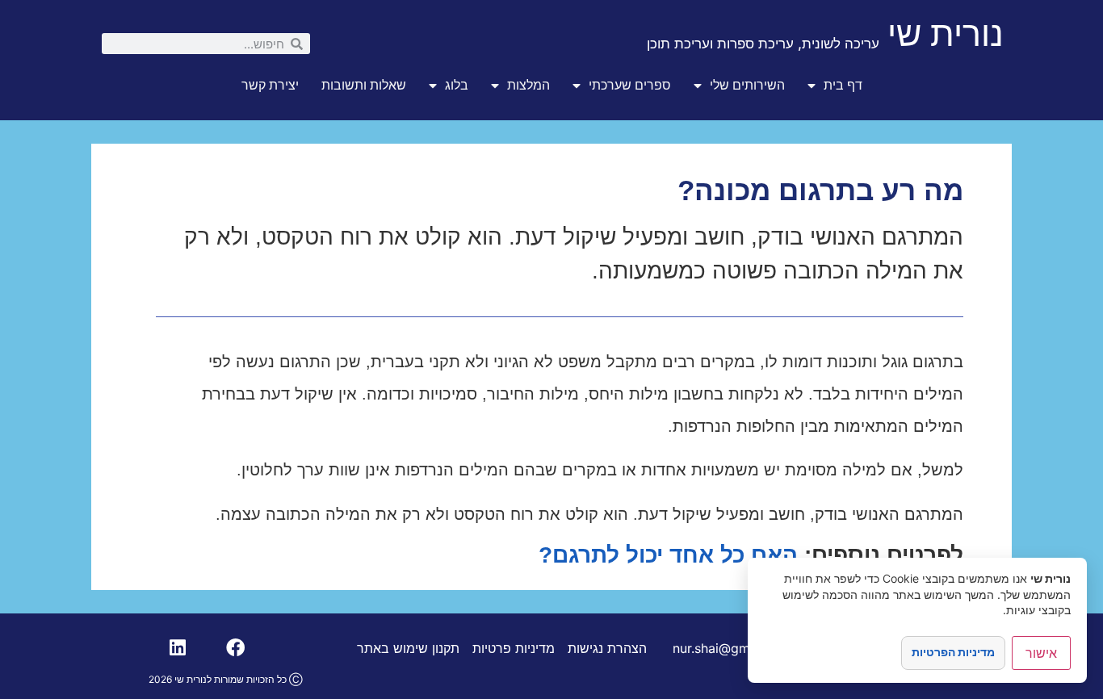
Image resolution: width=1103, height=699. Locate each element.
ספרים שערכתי (630, 85)
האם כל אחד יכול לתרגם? (668, 554)
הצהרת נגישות (607, 648)
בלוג (456, 85)
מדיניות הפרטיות (953, 652)
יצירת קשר (270, 85)
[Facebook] (235, 648)
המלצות (528, 85)
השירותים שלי (747, 85)
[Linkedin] (177, 648)
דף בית (843, 85)
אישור (1041, 653)
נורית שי (945, 33)
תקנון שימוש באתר (408, 648)
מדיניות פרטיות (513, 648)
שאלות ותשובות (363, 85)
